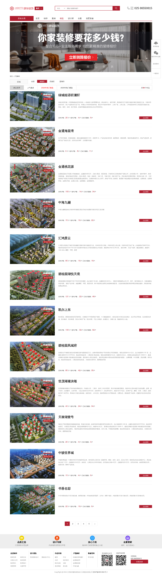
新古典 (65, 566)
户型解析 (76, 553)
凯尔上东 (64, 309)
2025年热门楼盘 (67, 87)
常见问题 (91, 557)
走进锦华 (13, 553)
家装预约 (156, 64)
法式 (56, 560)
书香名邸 (64, 488)
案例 (54, 18)
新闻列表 (13, 557)
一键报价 (156, 73)
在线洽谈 (139, 561)
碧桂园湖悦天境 (69, 274)
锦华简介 (13, 563)
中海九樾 (64, 202)
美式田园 (58, 566)
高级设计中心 (46, 557)
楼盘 (62, 18)
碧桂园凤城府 (67, 345)
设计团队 (33, 553)
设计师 (71, 18)
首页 (37, 18)
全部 (33, 81)
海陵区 (42, 81)
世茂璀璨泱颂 (67, 381)
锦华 (46, 18)
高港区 (52, 81)
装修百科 (91, 553)
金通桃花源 (66, 166)
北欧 (64, 563)
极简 (56, 557)
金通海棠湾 (66, 130)
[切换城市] (41, 8)
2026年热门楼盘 (47, 87)
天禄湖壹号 (66, 417)
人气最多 (30, 87)
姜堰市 (62, 81)
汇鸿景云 (64, 238)
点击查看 (145, 118)
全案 (80, 18)
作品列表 (58, 553)
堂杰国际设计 (34, 557)
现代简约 (66, 560)
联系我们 (23, 563)
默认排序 (17, 87)
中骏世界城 (66, 452)
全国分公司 (14, 560)
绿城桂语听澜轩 (69, 95)
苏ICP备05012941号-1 (100, 572)
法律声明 (23, 566)
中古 (64, 557)
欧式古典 (58, 563)
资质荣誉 (13, 566)
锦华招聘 (23, 560)
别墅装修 (90, 18)
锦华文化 (23, 557)
